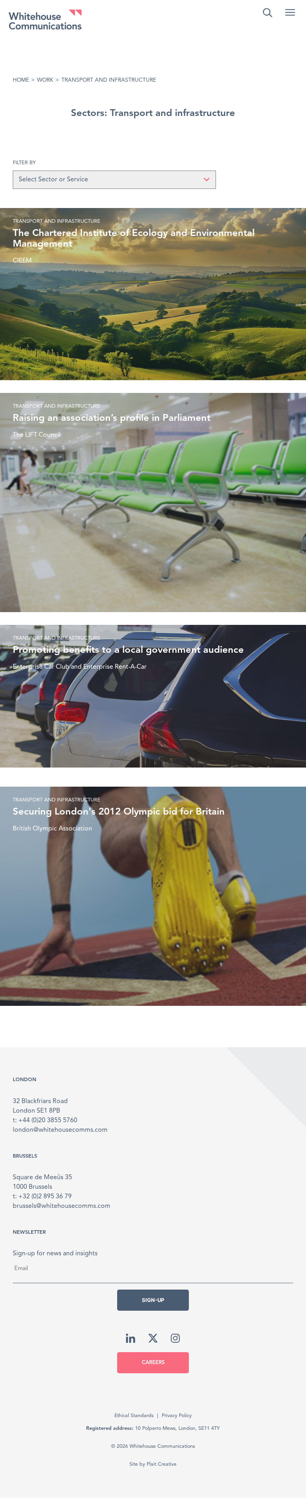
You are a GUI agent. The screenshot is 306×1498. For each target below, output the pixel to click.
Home (21, 80)
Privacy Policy (177, 1415)
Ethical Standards (133, 1415)
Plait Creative (162, 1464)
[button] (290, 12)
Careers (153, 1362)
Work (45, 80)
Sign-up (153, 1300)
